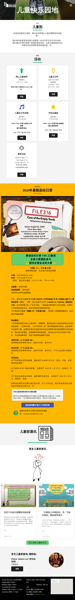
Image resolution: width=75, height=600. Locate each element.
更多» (5, 530)
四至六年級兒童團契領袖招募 (17, 512)
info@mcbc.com (39, 594)
